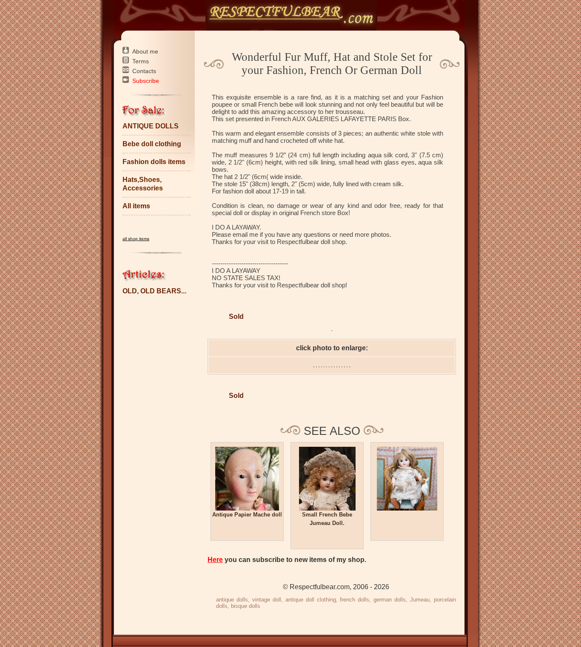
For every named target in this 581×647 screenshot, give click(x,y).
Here (215, 559)
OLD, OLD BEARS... (154, 291)
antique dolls (232, 599)
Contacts (144, 71)
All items (136, 206)
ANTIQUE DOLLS (150, 126)
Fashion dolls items (153, 161)
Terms (140, 61)
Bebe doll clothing (151, 144)
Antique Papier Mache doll (247, 514)
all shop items (135, 238)
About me (145, 51)
